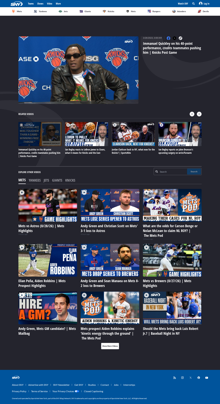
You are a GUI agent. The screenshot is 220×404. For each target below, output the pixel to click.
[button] (204, 3)
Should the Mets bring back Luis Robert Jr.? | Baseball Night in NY (170, 331)
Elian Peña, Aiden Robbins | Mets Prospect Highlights (42, 283)
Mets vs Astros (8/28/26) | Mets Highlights (41, 228)
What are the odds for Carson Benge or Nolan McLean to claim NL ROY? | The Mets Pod (170, 230)
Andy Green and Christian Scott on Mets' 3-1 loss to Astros (109, 228)
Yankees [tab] (35, 180)
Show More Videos (110, 346)
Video (49, 3)
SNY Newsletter (61, 384)
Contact (105, 384)
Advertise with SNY (38, 384)
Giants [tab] (57, 180)
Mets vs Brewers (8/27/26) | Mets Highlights (167, 283)
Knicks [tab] (70, 180)
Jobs (116, 384)
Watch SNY (183, 3)
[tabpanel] (110, 269)
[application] (78, 70)
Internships (129, 384)
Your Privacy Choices (63, 391)
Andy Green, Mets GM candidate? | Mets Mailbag (47, 331)
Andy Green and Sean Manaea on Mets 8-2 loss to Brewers (110, 283)
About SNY (17, 384)
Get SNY (78, 384)
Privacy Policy (19, 391)
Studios (92, 384)
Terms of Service (39, 391)
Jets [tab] (46, 180)
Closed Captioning (93, 391)
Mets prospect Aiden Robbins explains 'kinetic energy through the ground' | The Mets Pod (107, 333)
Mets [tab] (22, 179)
